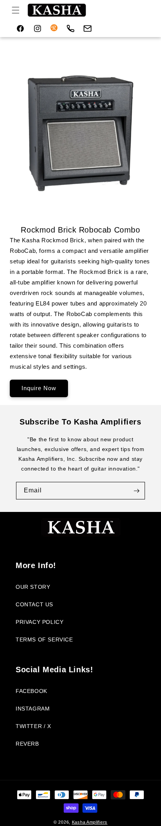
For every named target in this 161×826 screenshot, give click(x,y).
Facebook (31, 691)
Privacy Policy (39, 622)
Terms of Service (44, 639)
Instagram (33, 708)
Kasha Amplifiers (89, 822)
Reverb (27, 744)
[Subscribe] (136, 490)
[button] (15, 10)
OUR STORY (33, 587)
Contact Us (34, 604)
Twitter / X (33, 726)
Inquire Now (38, 388)
